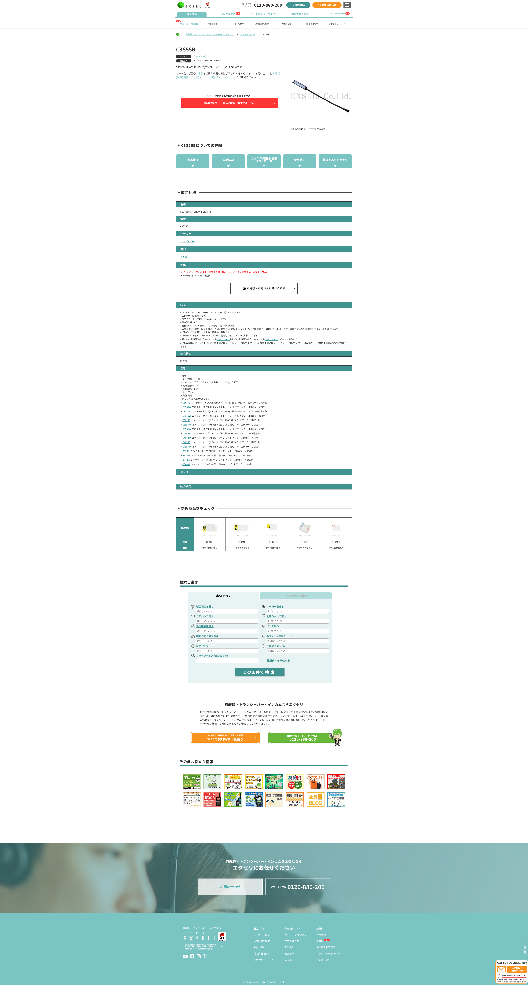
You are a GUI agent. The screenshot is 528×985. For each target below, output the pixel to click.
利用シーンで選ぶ (276, 616)
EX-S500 (304, 542)
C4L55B (186, 442)
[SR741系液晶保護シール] (241, 528)
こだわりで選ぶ (205, 616)
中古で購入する (293, 941)
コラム (288, 959)
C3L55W (186, 424)
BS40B (185, 459)
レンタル (278, 636)
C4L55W (186, 446)
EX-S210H (336, 542)
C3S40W (186, 415)
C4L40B (186, 433)
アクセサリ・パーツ (337, 23)
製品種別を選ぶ (205, 606)
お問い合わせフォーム (221, 77)
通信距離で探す (262, 23)
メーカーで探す (237, 23)
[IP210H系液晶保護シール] (336, 528)
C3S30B (186, 402)
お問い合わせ (328, 5)
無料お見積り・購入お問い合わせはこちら (230, 103)
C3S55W (186, 429)
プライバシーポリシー (328, 953)
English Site (322, 959)
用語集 (319, 928)
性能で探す (287, 23)
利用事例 (289, 953)
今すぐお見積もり (210, 547)
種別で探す (212, 23)
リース (289, 636)
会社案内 (321, 934)
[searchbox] (227, 611)
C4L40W (186, 437)
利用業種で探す (311, 23)
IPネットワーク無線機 (188, 23)
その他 (183, 257)
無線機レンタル (293, 928)
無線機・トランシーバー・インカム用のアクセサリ (210, 34)
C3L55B (186, 420)
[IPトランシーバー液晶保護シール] (273, 528)
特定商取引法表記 (325, 947)
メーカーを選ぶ (275, 606)
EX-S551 (210, 542)
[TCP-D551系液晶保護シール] (210, 528)
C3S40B (186, 411)
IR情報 (319, 941)
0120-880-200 (268, 5)
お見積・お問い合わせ (265, 288)
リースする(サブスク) (296, 934)
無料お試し (291, 947)
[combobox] (227, 611)
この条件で (260, 672)
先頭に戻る (525, 950)
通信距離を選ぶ (205, 626)
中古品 (199, 73)
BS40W (186, 464)
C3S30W (186, 407)
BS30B (185, 451)
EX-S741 (241, 542)
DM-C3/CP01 (271, 339)
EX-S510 (273, 542)
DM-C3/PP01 (223, 339)
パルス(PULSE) (247, 34)
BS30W (186, 455)
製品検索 (300, 5)
